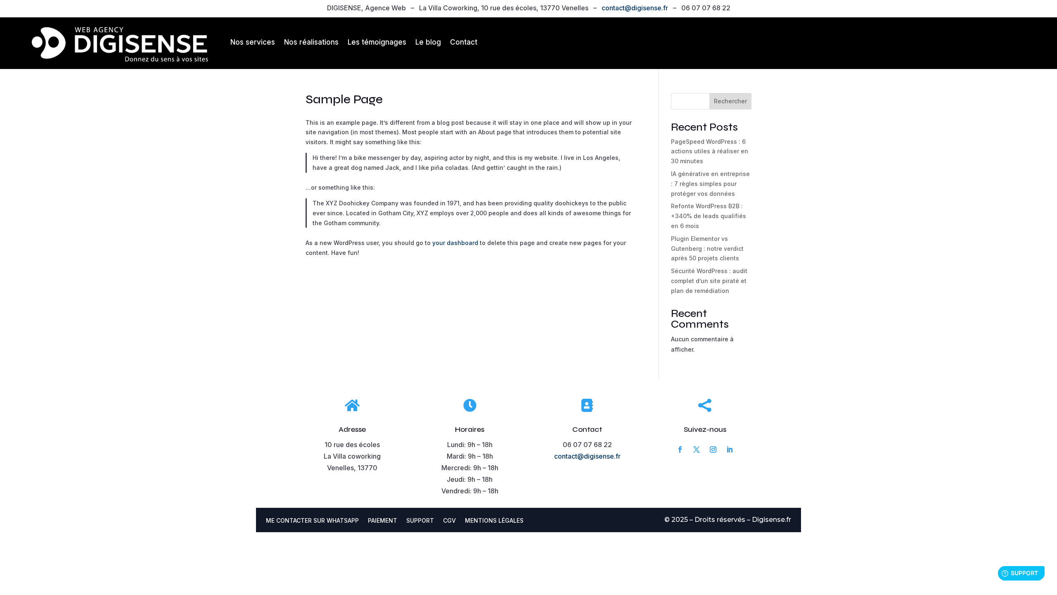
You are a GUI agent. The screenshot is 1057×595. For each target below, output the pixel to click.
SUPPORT (420, 521)
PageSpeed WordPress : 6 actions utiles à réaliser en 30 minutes (709, 151)
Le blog (428, 42)
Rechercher (730, 101)
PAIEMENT (382, 521)
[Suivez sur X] (696, 449)
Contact (463, 42)
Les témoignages (377, 42)
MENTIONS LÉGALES (494, 521)
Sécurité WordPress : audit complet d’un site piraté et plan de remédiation (709, 280)
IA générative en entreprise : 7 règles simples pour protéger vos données (710, 183)
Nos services (252, 42)
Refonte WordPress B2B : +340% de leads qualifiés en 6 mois (708, 215)
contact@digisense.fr (635, 8)
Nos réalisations (311, 42)
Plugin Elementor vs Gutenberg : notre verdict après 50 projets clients (707, 248)
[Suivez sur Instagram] (713, 449)
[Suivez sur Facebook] (680, 449)
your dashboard (455, 242)
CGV (449, 521)
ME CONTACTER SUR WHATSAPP (312, 521)
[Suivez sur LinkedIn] (729, 449)
